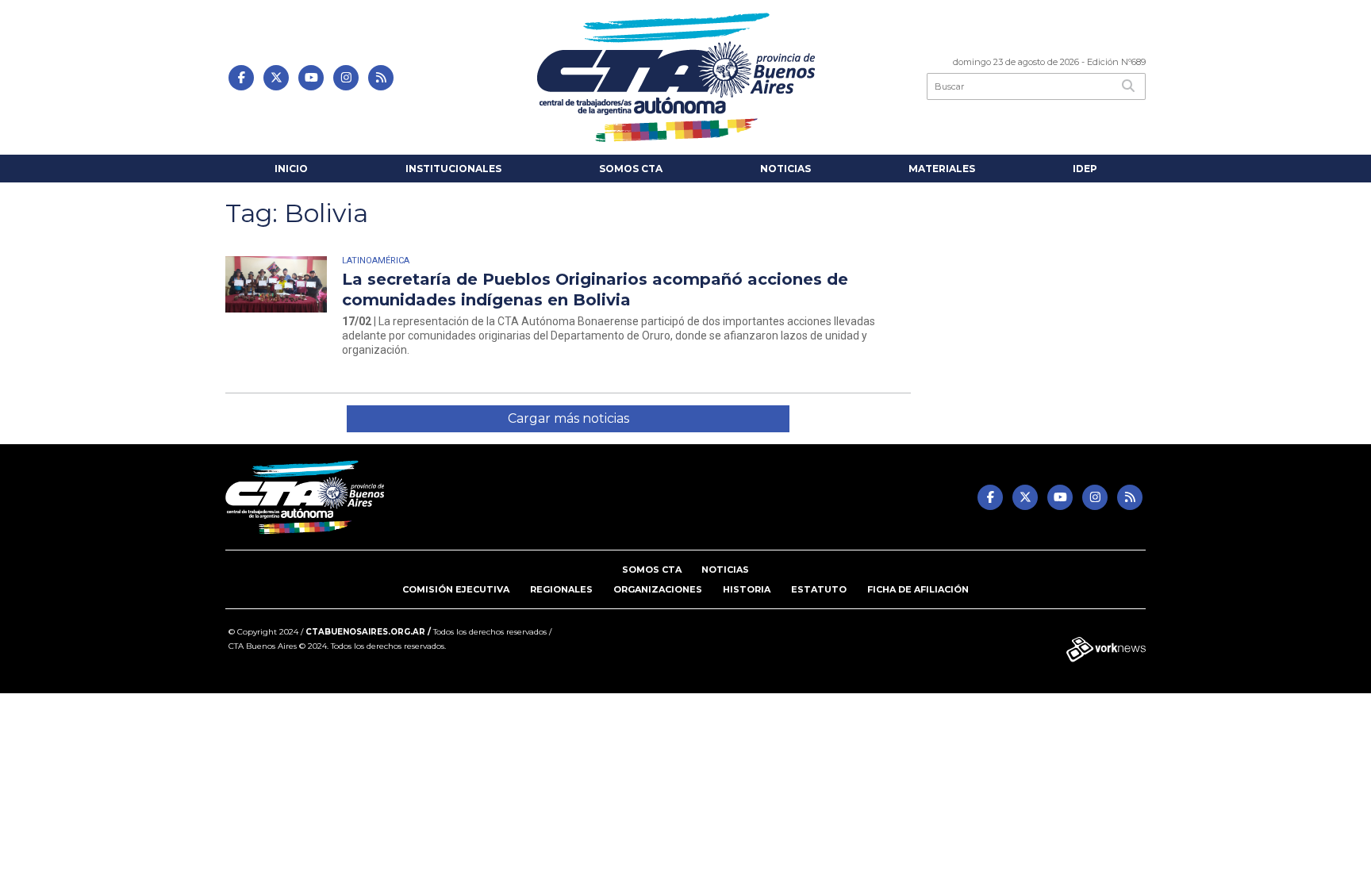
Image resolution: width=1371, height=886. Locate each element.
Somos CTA (630, 169)
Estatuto (819, 589)
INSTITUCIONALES (453, 169)
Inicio (291, 169)
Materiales (941, 169)
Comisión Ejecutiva (455, 589)
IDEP (1085, 169)
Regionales (561, 589)
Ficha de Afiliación (918, 589)
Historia (746, 589)
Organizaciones (657, 589)
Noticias (785, 169)
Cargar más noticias (568, 418)
